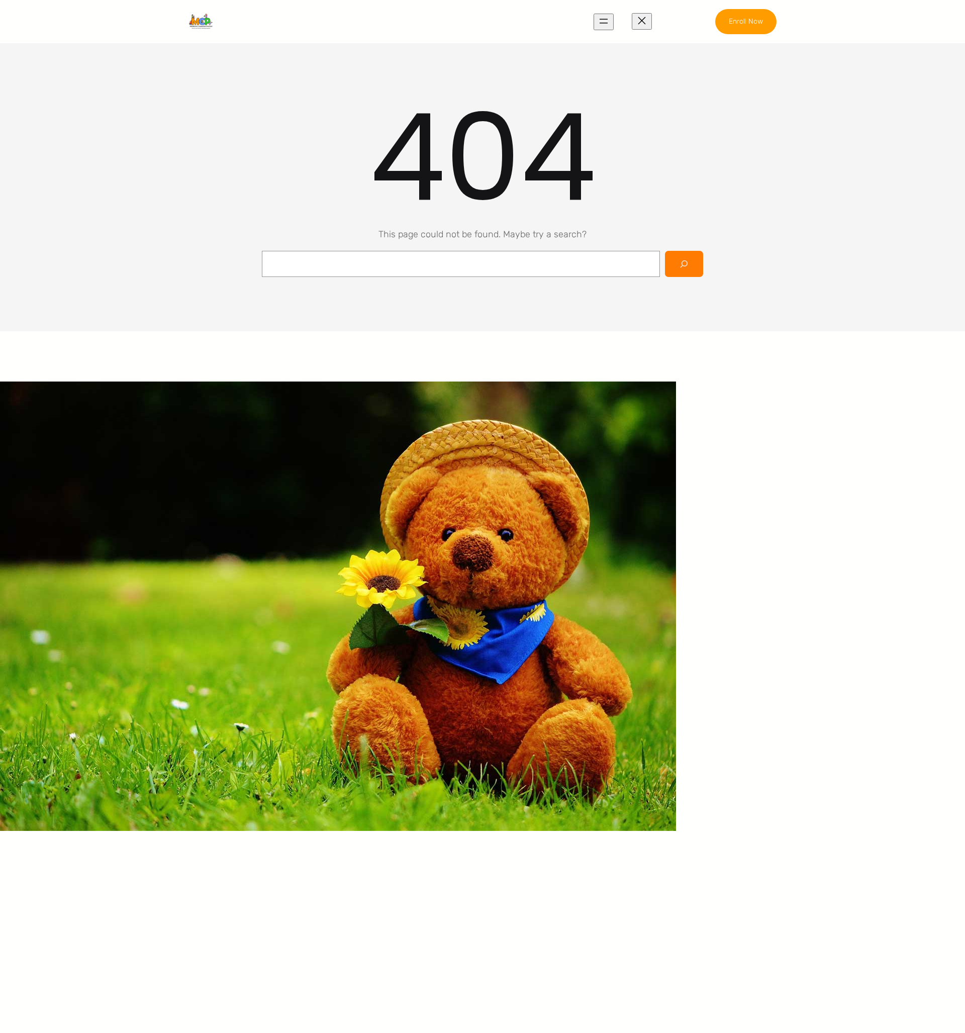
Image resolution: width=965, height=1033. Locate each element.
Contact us (534, 931)
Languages (383, 912)
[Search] (684, 264)
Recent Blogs (539, 912)
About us (530, 875)
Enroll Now (746, 21)
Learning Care (389, 893)
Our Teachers (539, 893)
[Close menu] (642, 21)
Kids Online (383, 931)
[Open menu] (604, 22)
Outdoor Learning (396, 875)
